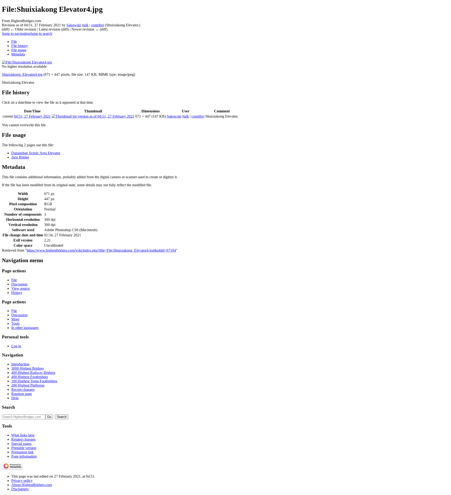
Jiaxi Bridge (20, 157)
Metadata (18, 54)
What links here (23, 435)
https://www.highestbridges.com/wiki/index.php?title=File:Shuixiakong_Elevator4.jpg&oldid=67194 (101, 250)
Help (15, 398)
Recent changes (23, 390)
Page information (24, 456)
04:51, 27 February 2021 (32, 116)
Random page (21, 394)
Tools (15, 323)
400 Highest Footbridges (29, 377)
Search (8, 407)
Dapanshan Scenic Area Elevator (35, 153)
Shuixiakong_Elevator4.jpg (22, 74)
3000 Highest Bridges (27, 368)
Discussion (19, 284)
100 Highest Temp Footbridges (34, 381)
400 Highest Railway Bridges (33, 373)
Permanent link (22, 452)
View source (20, 288)
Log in (16, 346)
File (14, 42)
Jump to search (41, 34)
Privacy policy (22, 481)
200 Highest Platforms (27, 385)
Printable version (23, 448)
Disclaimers (20, 489)
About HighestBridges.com (31, 485)
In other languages (25, 328)
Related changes (23, 439)
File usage (18, 50)
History (16, 293)
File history (19, 46)
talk (86, 25)
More (15, 319)
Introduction (20, 364)
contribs (97, 25)
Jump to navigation (16, 34)
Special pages (21, 444)
